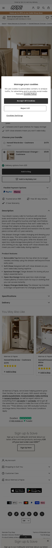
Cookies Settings (14, 115)
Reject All (25, 108)
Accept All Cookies (26, 101)
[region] (26, 99)
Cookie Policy (30, 94)
